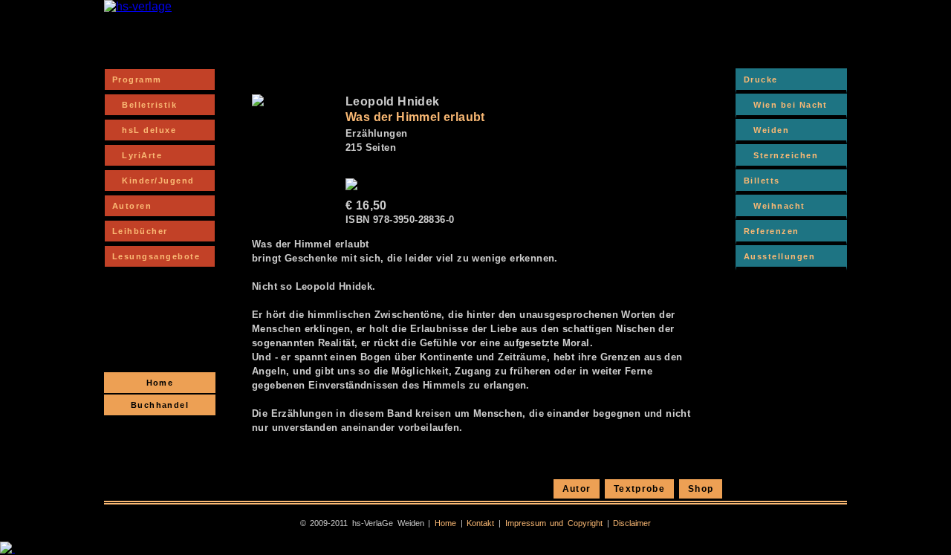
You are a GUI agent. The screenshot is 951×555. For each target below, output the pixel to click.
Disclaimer (632, 523)
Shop (700, 489)
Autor (576, 489)
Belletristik (144, 104)
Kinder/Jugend (153, 180)
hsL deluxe (144, 130)
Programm (137, 79)
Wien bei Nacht (786, 104)
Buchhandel (160, 404)
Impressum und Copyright (554, 523)
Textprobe (639, 489)
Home (160, 382)
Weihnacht (774, 205)
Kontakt (480, 523)
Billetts (762, 180)
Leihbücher (140, 231)
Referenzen (771, 231)
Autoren (132, 205)
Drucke (761, 79)
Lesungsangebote (156, 256)
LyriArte (137, 155)
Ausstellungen (779, 256)
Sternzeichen (781, 155)
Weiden (766, 130)
